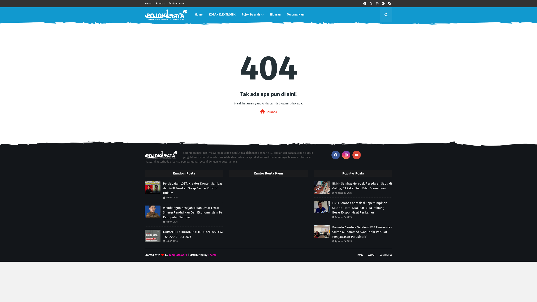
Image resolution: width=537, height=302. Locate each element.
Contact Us (386, 255)
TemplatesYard (178, 254)
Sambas (160, 3)
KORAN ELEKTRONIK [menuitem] (222, 14)
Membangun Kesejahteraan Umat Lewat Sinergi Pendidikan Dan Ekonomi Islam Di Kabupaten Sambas (192, 212)
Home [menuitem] (199, 14)
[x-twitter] (371, 3)
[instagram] (377, 3)
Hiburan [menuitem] (275, 14)
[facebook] (365, 3)
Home (148, 3)
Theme (212, 254)
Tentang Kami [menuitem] (296, 14)
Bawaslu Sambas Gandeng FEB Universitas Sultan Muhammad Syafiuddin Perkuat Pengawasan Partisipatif (362, 232)
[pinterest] (383, 3)
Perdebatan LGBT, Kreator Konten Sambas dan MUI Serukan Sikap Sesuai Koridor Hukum (192, 188)
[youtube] (356, 155)
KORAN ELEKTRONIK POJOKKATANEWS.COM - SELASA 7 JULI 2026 (193, 234)
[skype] (389, 3)
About (371, 255)
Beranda (271, 112)
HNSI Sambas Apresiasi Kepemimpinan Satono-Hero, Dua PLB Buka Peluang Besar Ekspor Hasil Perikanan (359, 207)
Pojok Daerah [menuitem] (251, 14)
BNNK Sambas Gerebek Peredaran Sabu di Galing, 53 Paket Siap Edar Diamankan (362, 186)
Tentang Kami (176, 3)
